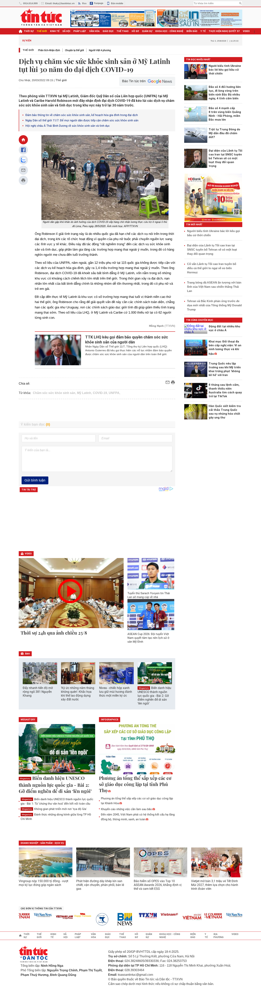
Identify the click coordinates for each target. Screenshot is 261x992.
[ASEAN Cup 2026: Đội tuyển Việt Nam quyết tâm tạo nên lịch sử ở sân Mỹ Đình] (150, 614)
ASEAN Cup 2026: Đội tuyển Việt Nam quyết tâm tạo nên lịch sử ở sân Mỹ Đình (148, 637)
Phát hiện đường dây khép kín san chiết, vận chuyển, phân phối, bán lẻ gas (100, 885)
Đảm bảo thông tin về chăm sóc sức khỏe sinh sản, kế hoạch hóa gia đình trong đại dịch (81, 115)
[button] (169, 675)
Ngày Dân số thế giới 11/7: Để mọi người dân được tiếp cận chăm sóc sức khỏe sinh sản (81, 120)
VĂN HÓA (94, 31)
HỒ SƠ (135, 31)
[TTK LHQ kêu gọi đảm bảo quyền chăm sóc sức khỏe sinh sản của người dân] (58, 350)
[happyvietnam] (73, 915)
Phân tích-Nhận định (49, 50)
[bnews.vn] (116, 919)
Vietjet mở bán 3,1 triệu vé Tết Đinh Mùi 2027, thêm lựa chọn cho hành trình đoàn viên (214, 885)
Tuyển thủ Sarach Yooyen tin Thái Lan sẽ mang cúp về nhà (148, 595)
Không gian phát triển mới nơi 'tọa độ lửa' (54, 809)
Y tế (203, 31)
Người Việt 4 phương (100, 50)
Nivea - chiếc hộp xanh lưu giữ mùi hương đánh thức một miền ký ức (115, 691)
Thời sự (29, 31)
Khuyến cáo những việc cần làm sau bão (126, 809)
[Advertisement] (97, 410)
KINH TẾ (54, 31)
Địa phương (218, 936)
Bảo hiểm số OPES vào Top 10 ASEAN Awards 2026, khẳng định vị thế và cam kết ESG (158, 885)
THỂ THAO (123, 31)
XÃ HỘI (66, 31)
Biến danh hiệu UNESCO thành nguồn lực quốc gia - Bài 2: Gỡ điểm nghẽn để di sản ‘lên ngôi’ (154, 695)
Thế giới (28, 50)
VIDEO (246, 31)
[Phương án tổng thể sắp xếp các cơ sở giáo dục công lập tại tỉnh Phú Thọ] (137, 749)
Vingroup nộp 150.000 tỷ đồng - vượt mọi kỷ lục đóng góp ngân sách (43, 883)
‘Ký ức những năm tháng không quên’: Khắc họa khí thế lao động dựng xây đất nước (77, 693)
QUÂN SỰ (147, 31)
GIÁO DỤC (108, 31)
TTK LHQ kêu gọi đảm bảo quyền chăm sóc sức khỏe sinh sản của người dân (126, 339)
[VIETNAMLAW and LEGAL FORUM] (55, 917)
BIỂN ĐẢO (191, 31)
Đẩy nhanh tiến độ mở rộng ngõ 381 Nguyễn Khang (38, 691)
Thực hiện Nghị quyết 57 (224, 31)
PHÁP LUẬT (79, 31)
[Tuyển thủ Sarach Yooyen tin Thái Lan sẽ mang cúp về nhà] (150, 573)
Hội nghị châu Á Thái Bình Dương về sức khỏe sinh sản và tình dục (67, 125)
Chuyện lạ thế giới (74, 50)
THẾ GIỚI (42, 31)
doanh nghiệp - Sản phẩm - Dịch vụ (42, 843)
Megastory (144, 688)
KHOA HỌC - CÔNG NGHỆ (169, 31)
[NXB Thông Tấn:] (95, 919)
